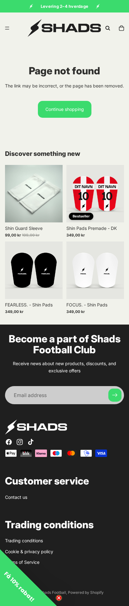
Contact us (16, 497)
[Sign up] (114, 395)
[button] (28, 577)
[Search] (108, 28)
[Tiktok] (30, 442)
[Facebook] (9, 442)
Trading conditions (24, 541)
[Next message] (98, 6)
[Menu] (7, 28)
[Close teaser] (59, 598)
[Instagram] (19, 442)
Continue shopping (64, 109)
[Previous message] (31, 6)
